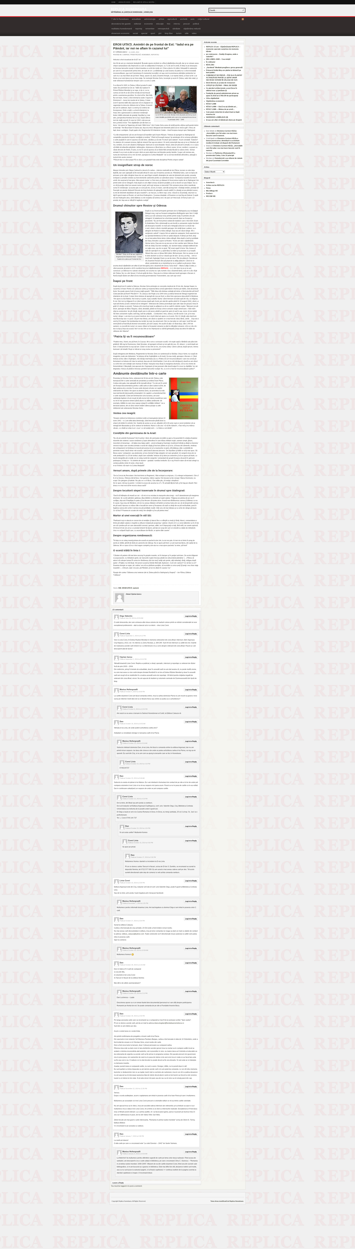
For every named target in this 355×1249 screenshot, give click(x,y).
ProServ (209, 193)
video (194, 33)
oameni (136, 588)
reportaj (138, 28)
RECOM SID (210, 196)
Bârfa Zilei (210, 65)
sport (153, 33)
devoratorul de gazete (121, 24)
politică (196, 24)
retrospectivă (163, 28)
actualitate (136, 19)
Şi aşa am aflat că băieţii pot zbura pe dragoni (224, 120)
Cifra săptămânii (212, 98)
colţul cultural (203, 19)
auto (192, 19)
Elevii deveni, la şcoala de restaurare (220, 83)
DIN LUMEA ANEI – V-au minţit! (218, 59)
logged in (124, 1186)
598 (119, 588)
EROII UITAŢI (127, 588)
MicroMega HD (212, 191)
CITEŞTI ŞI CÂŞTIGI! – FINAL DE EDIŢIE (221, 85)
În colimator (210, 62)
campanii (125, 54)
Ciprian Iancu (121, 52)
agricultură (172, 19)
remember (149, 28)
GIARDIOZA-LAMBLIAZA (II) (217, 117)
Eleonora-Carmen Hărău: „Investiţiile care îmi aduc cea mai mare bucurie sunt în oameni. (221, 133)
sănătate (176, 28)
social (135, 33)
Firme (208, 188)
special (144, 33)
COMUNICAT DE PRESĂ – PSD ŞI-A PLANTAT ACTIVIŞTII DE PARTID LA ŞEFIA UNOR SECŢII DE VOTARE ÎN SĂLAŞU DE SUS (224, 77)
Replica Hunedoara (129, 9)
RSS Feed (243, 19)
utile (186, 33)
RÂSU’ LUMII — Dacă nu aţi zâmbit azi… (221, 107)
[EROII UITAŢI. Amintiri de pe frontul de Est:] (176, 113)
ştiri (159, 33)
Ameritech (210, 182)
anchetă (183, 19)
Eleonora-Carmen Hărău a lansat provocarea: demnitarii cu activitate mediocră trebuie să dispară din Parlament (223, 140)
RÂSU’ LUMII (211, 104)
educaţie (160, 24)
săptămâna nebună (192, 28)
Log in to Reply (191, 616)
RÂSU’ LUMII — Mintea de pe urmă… (220, 109)
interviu (177, 24)
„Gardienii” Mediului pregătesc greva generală (224, 68)
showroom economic (120, 33)
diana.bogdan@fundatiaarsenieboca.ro (169, 1023)
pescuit (186, 24)
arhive (161, 19)
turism (179, 33)
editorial (137, 24)
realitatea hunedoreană (121, 28)
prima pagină (135, 54)
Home (113, 2)
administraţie (149, 19)
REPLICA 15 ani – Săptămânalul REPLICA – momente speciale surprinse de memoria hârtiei (223, 49)
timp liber (169, 33)
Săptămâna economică (215, 101)
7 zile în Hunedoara (120, 19)
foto (168, 24)
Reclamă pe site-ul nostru (143, 2)
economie (148, 24)
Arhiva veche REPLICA (215, 185)
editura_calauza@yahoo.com (133, 934)
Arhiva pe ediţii (124, 2)
